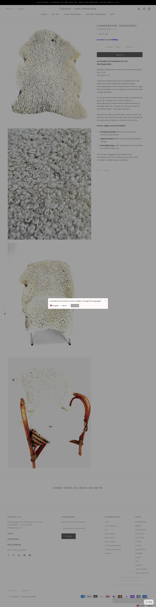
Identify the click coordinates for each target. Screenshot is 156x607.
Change (75, 305)
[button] (56, 305)
